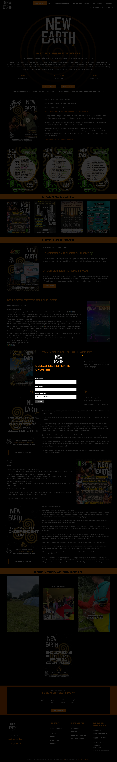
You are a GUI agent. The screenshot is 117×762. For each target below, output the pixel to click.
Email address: (40, 394)
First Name (39, 379)
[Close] (82, 355)
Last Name (39, 386)
